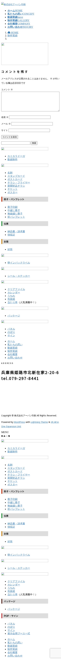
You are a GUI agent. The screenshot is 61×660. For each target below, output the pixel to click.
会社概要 (13, 354)
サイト (4, 130)
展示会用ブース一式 (19, 633)
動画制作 (13, 159)
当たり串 (13, 302)
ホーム (11, 341)
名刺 (10, 172)
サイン (11, 335)
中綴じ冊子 (14, 210)
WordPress (19, 422)
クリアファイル (16, 289)
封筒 (10, 249)
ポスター (13, 192)
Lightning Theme (39, 422)
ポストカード (15, 179)
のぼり (11, 332)
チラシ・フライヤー (19, 182)
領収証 (11, 234)
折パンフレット (16, 217)
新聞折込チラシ (16, 185)
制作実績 (13, 351)
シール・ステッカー (19, 276)
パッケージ (14, 315)
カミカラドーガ (16, 156)
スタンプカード (16, 176)
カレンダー (14, 292)
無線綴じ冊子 (15, 213)
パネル (11, 329)
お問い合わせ (15, 357)
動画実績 (13, 347)
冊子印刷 (13, 207)
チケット (13, 189)
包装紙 (11, 299)
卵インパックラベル (19, 262)
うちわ (11, 295)
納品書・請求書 (16, 231)
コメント (7, 89)
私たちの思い (15, 344)
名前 (4, 117)
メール (6, 123)
